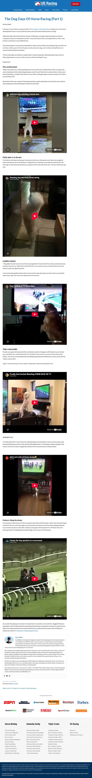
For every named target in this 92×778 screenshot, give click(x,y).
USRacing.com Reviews (76, 735)
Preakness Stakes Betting (55, 735)
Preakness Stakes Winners (55, 742)
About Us (72, 730)
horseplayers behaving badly (40, 29)
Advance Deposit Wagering (12, 739)
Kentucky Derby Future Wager (35, 732)
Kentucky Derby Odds (33, 730)
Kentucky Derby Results (33, 748)
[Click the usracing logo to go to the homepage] (46, 4)
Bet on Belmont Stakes (54, 746)
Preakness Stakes (53, 730)
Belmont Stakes (52, 744)
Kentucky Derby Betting (7, 775)
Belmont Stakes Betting (55, 748)
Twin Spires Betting (32, 753)
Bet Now (76, 4)
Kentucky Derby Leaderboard (35, 735)
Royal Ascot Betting (10, 751)
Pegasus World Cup (10, 746)
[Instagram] (9, 676)
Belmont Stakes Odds (54, 751)
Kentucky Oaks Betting (33, 751)
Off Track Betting (10, 730)
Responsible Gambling (57, 773)
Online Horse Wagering (11, 732)
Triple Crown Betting (54, 753)
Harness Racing (9, 742)
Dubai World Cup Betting (12, 753)
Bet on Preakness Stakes (55, 732)
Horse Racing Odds (10, 735)
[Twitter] (7, 676)
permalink (15, 683)
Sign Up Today (74, 732)
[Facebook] (4, 676)
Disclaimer (47, 773)
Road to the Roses (32, 742)
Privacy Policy (29, 773)
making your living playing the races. (27, 631)
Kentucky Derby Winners (34, 746)
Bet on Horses (9, 737)
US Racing (12, 773)
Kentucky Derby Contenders (35, 744)
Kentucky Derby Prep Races (34, 737)
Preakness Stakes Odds (55, 737)
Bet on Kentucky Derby (33, 739)
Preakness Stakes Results (55, 739)
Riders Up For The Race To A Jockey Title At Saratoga (20, 688)
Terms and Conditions (39, 773)
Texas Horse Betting (11, 748)
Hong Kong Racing (10, 744)
